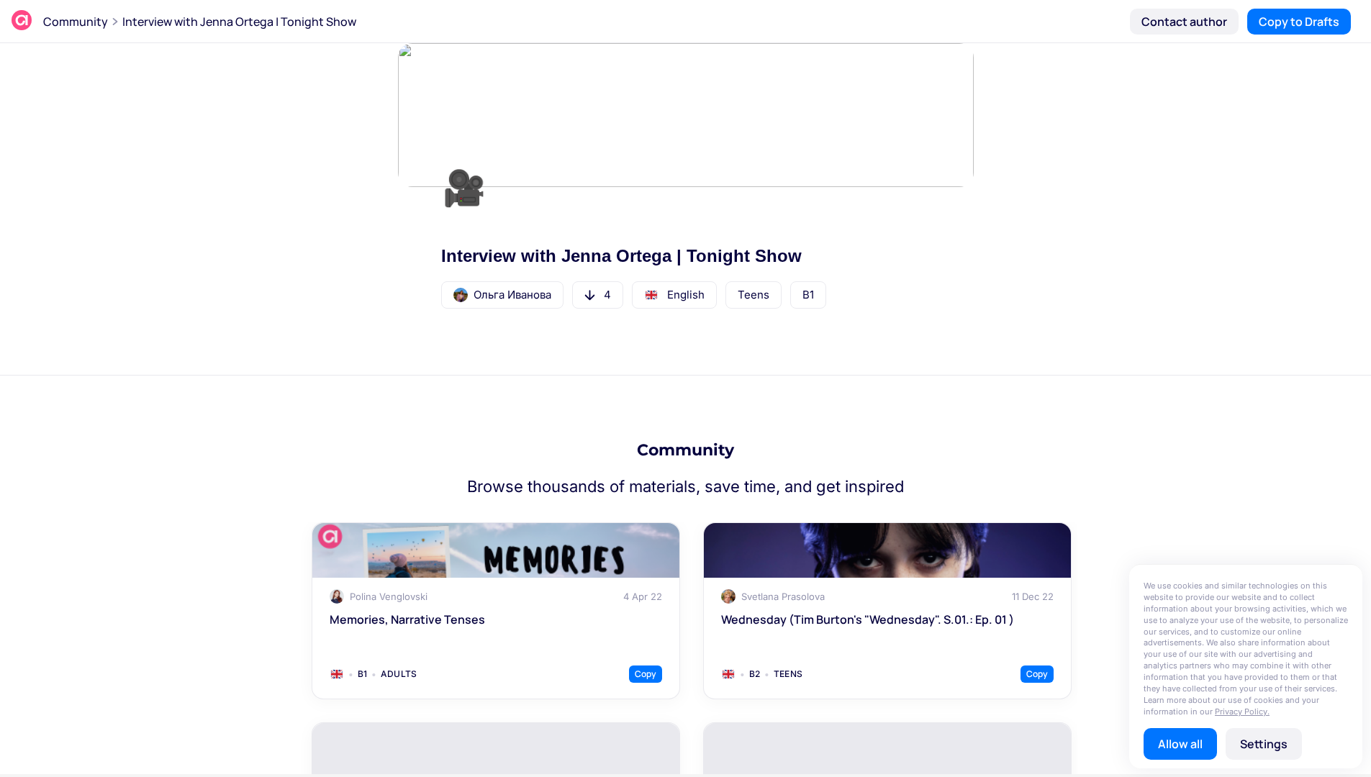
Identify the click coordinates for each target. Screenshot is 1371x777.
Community (75, 21)
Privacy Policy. (1242, 711)
